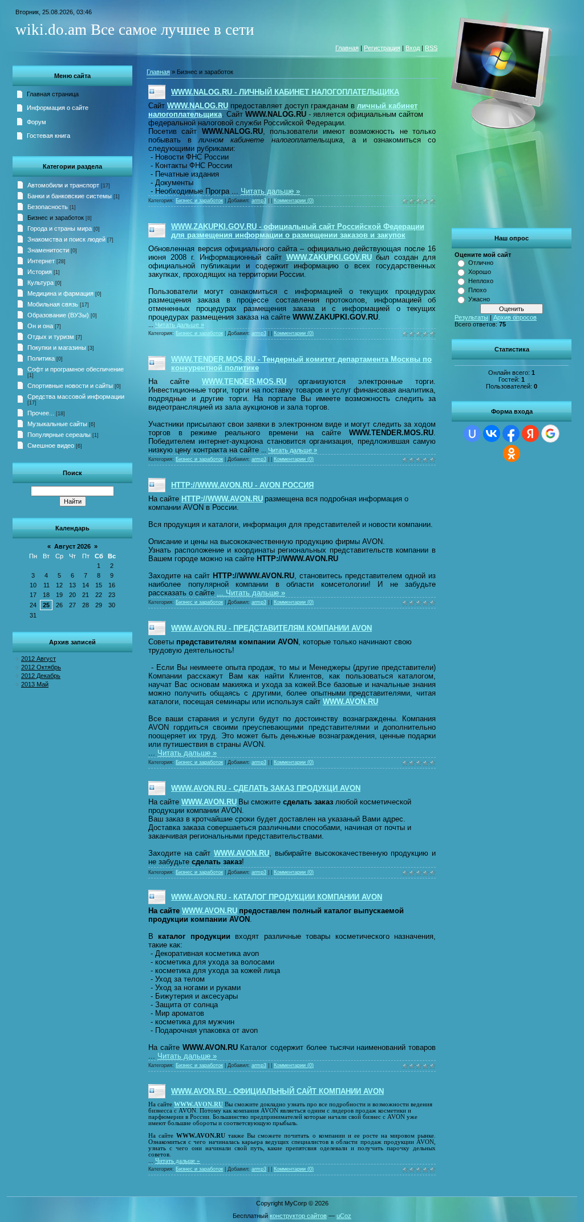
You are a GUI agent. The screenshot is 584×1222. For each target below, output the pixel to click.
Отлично (480, 262)
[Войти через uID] (472, 433)
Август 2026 (72, 546)
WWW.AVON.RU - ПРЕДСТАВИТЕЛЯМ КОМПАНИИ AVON (271, 628)
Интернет (41, 261)
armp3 (259, 200)
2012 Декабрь (40, 675)
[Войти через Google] (550, 433)
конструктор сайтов (298, 1215)
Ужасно (479, 299)
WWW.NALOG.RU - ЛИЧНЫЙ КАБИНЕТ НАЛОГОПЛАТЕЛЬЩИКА (285, 92)
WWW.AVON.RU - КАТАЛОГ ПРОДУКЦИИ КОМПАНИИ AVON (276, 897)
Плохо (477, 290)
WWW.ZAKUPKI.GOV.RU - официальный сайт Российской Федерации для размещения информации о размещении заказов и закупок (297, 230)
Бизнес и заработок (55, 217)
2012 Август (38, 658)
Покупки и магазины (56, 347)
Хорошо (479, 271)
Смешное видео (50, 445)
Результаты (471, 317)
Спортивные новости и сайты (70, 385)
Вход (412, 47)
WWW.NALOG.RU (197, 105)
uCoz (343, 1215)
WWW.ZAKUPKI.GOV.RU (329, 257)
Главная (347, 47)
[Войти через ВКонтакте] (491, 433)
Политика (41, 358)
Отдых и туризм (50, 336)
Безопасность (47, 206)
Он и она (40, 325)
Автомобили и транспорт (63, 185)
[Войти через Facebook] (511, 433)
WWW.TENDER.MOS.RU (244, 381)
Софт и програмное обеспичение (75, 369)
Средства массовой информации (75, 396)
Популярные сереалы (59, 434)
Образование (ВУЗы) (58, 315)
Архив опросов (515, 317)
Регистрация (382, 47)
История (39, 271)
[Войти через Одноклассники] (511, 453)
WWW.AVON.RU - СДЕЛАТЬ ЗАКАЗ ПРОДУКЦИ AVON (265, 788)
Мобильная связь (52, 304)
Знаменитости (48, 250)
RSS (431, 47)
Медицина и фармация (60, 293)
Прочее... (40, 413)
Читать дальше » (270, 191)
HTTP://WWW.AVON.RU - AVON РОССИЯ (242, 485)
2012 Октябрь (41, 667)
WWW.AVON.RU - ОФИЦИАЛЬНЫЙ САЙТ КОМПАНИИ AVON (277, 1091)
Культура (40, 282)
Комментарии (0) (294, 200)
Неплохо (480, 280)
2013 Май (34, 684)
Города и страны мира (59, 228)
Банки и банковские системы (69, 196)
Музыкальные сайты (57, 423)
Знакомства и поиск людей (66, 239)
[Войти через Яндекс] (530, 433)
